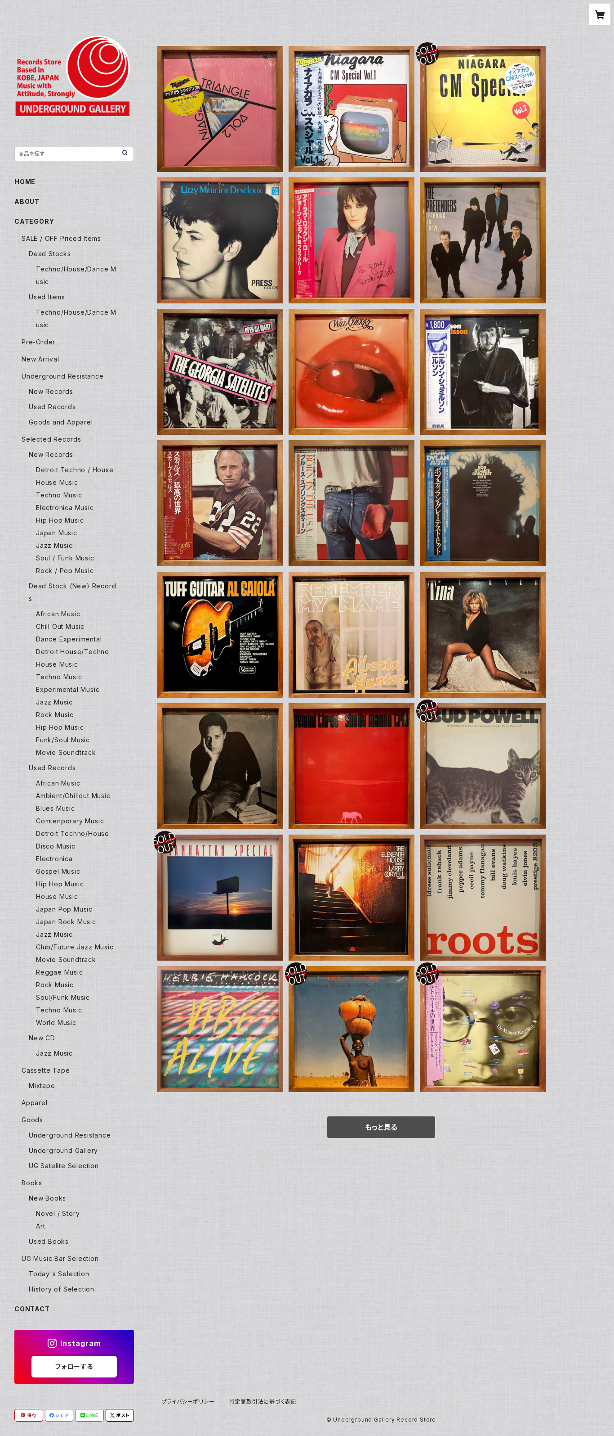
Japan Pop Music (64, 909)
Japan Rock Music (66, 922)
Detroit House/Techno (72, 651)
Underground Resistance (63, 376)
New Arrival (40, 359)
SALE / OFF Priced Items (61, 238)
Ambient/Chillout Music (73, 795)
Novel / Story (58, 1213)
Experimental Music (67, 689)
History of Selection (61, 1289)
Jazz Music (54, 545)
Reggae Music (59, 972)
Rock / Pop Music (65, 570)
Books (32, 1183)
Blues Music (55, 808)
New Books (47, 1198)
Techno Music (59, 495)
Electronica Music (65, 507)
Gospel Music (58, 871)
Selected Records (51, 439)
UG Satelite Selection (64, 1166)
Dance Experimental (69, 639)
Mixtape (42, 1085)
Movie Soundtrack (66, 752)
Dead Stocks (50, 253)
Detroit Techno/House (72, 833)
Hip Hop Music (60, 520)
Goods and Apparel (61, 422)
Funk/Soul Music (63, 740)
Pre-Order (38, 342)
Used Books (49, 1241)
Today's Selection (59, 1274)
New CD (42, 1038)
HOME (25, 181)
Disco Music (56, 846)
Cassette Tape (46, 1070)
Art (40, 1226)
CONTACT (32, 1309)
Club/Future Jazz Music (75, 947)
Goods (32, 1120)
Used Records (52, 407)
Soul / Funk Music (65, 558)
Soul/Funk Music (63, 997)
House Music (57, 482)
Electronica (54, 859)
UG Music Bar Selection (60, 1258)
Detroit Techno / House (75, 470)
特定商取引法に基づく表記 (263, 1401)
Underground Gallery (63, 1150)
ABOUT (27, 201)
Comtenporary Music (70, 821)
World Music (56, 1022)
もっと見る (381, 1127)
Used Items (47, 297)
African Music (58, 614)
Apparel (35, 1102)
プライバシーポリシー (188, 1401)
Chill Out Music (60, 626)
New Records (51, 391)
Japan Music (56, 533)
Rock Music (55, 714)
